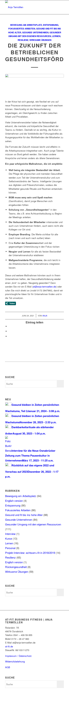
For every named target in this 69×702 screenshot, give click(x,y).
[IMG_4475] (34, 85)
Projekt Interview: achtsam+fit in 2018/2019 (30, 552)
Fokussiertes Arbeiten (21, 28)
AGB (7, 667)
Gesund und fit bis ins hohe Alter (24, 515)
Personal (10, 548)
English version (14, 500)
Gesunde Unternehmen (35, 32)
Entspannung (50, 24)
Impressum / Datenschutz (18, 656)
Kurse (8, 538)
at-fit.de (9, 646)
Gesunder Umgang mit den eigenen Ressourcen (33, 524)
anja (44, 315)
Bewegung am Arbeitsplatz (26, 24)
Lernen (56, 36)
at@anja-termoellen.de (44, 286)
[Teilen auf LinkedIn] (9, 336)
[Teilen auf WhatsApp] (9, 331)
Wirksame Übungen (40, 40)
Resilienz (23, 40)
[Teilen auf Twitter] (9, 326)
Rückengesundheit (16, 567)
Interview (10, 534)
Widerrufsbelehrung (15, 661)
